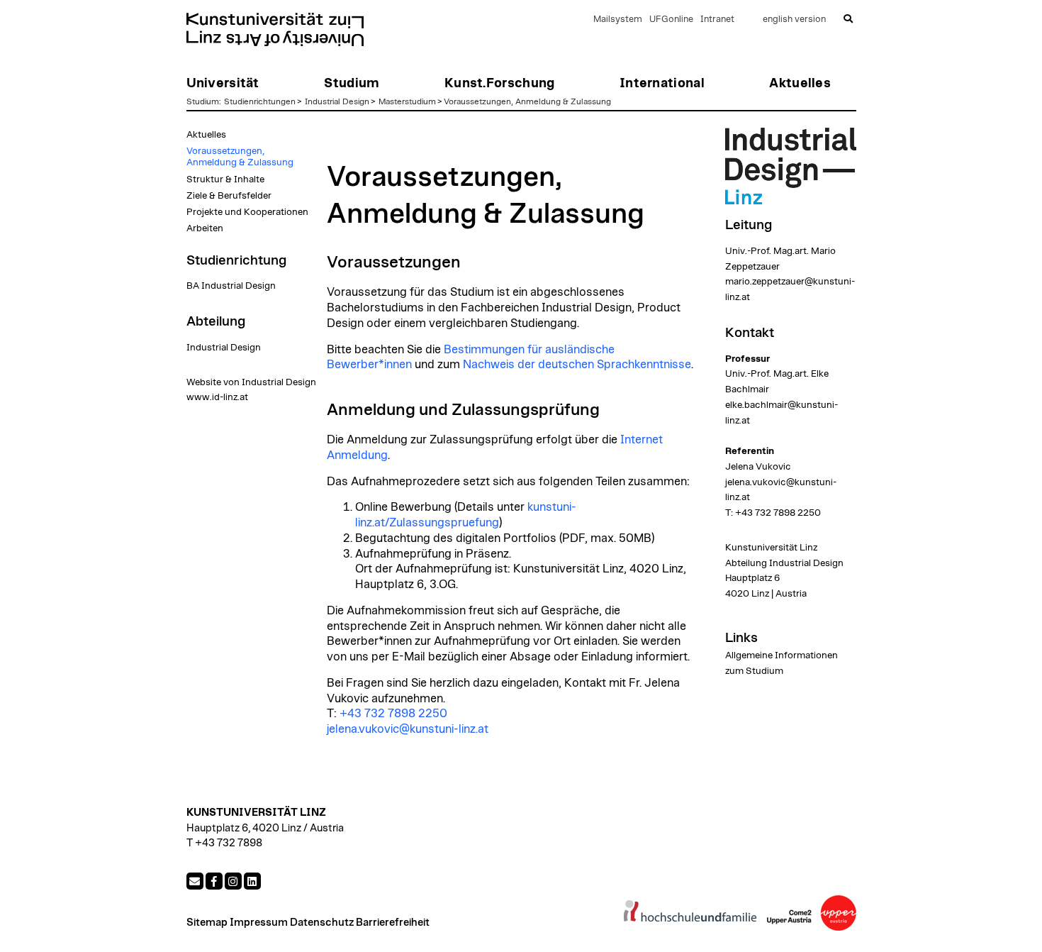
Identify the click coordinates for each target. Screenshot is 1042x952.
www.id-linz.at (217, 397)
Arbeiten (204, 228)
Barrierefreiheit (393, 922)
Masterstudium (407, 101)
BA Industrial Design (231, 286)
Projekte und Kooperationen (247, 212)
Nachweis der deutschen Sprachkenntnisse (577, 364)
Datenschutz (322, 922)
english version (794, 19)
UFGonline (671, 19)
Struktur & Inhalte (225, 179)
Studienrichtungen (260, 101)
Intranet (717, 19)
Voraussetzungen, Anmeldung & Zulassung (527, 101)
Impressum (259, 922)
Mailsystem (617, 19)
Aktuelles (206, 135)
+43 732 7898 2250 (393, 713)
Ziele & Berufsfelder (228, 196)
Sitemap (207, 922)
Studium (202, 101)
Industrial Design (337, 101)
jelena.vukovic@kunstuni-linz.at (407, 729)
